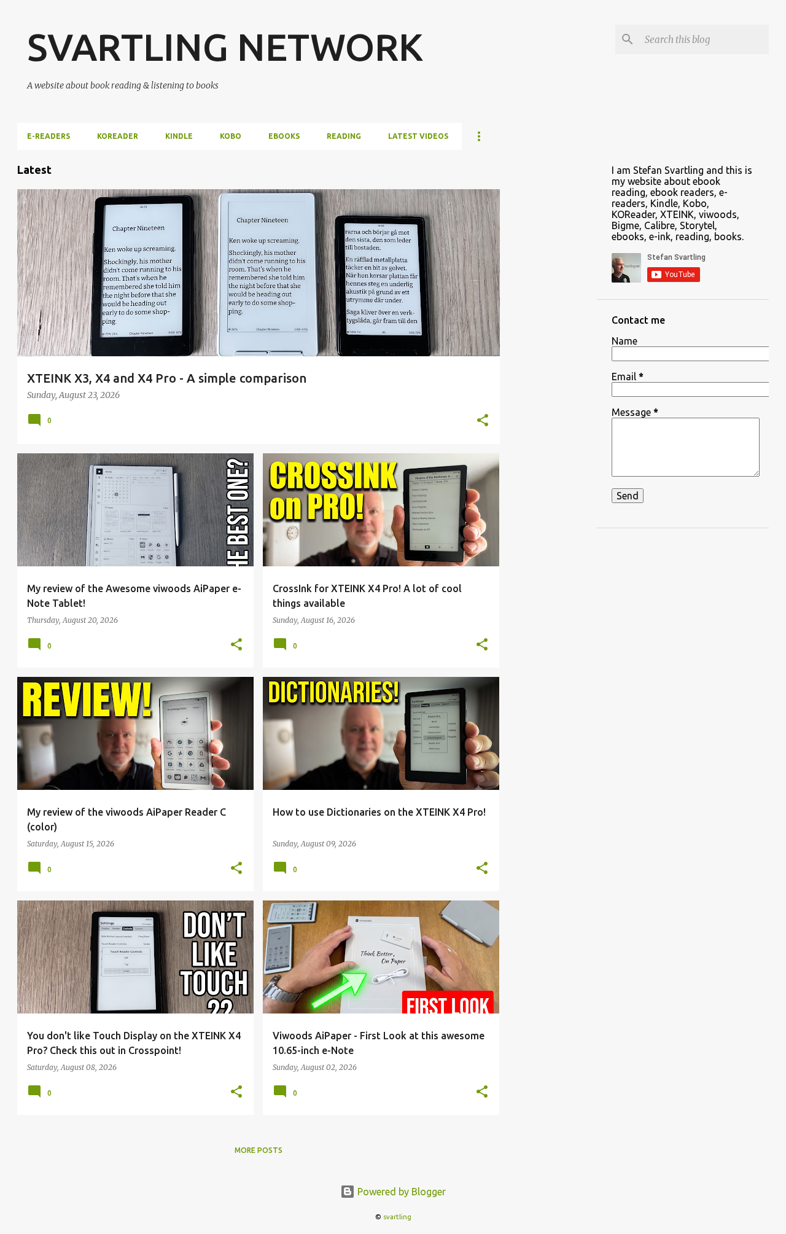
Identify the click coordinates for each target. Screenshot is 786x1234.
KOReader (117, 136)
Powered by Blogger (400, 1191)
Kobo (230, 136)
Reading (344, 136)
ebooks (284, 136)
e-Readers (48, 136)
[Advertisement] (548, 334)
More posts (258, 1150)
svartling (397, 1216)
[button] (482, 421)
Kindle (179, 136)
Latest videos (418, 136)
